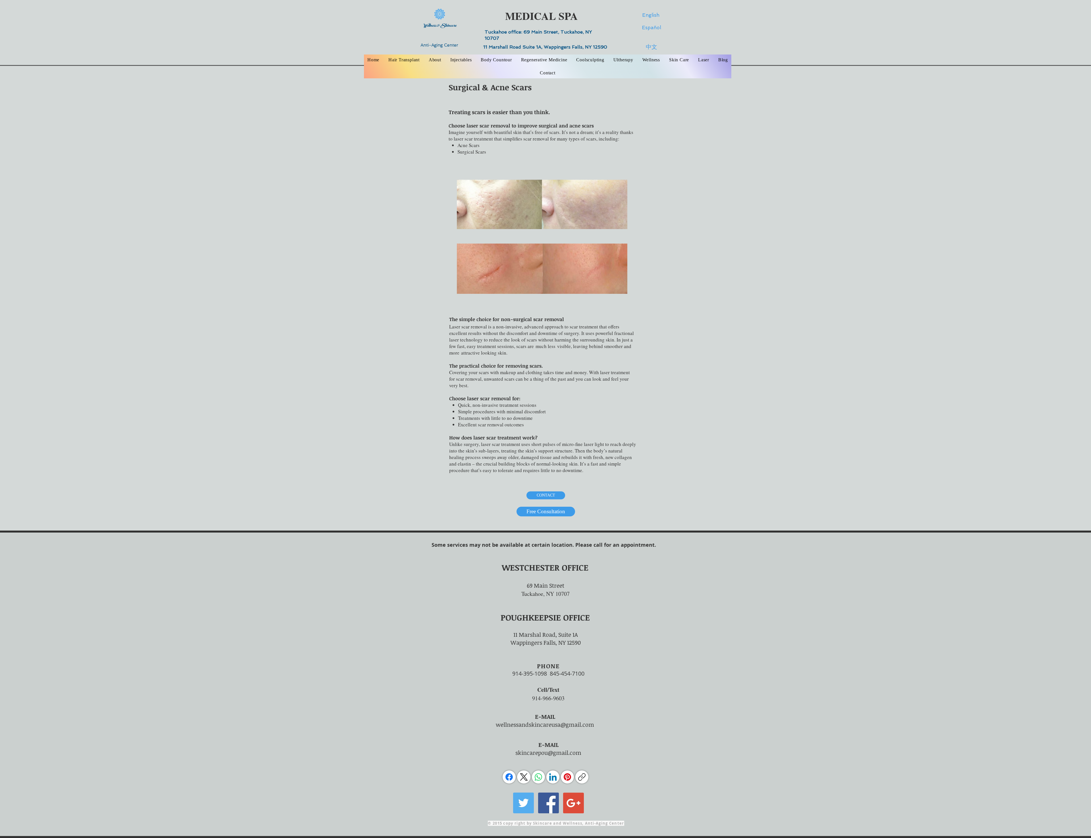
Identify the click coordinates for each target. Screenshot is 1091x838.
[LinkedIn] (552, 776)
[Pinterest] (567, 776)
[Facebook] (509, 776)
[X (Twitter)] (524, 776)
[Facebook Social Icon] (548, 803)
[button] (435, 60)
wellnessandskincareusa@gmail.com (545, 724)
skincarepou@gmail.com (548, 753)
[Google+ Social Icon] (573, 803)
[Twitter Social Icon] (523, 803)
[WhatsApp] (538, 776)
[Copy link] (581, 776)
